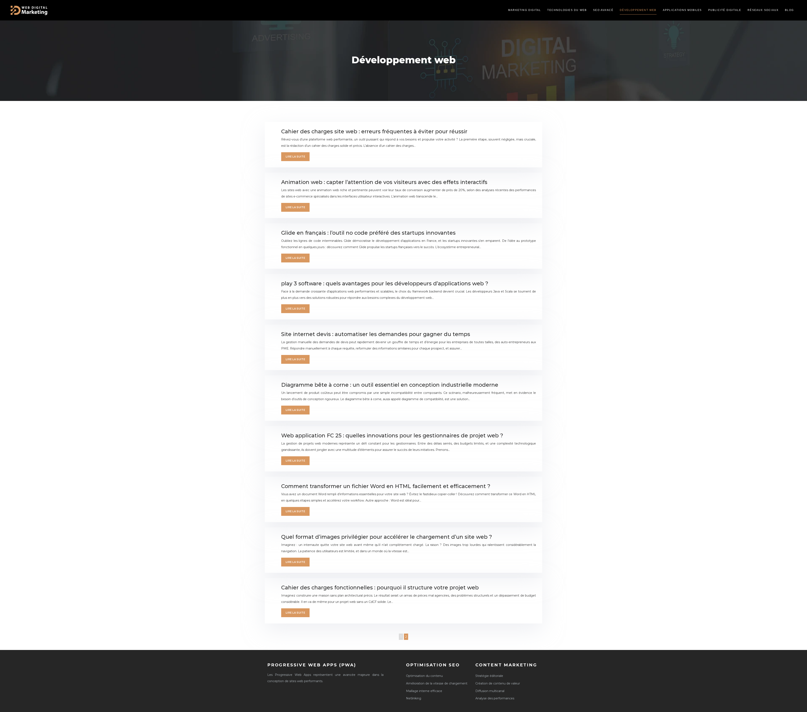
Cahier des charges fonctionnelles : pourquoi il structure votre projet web (380, 587)
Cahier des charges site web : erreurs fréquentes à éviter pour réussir (374, 131)
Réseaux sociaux (763, 10)
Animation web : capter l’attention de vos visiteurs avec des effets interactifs (384, 182)
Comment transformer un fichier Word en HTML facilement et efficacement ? (385, 486)
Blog (789, 10)
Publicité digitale (724, 10)
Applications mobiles (682, 10)
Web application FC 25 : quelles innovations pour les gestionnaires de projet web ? (392, 435)
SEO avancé (603, 10)
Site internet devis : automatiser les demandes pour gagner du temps (375, 334)
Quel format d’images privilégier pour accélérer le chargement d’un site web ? (386, 537)
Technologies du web (567, 10)
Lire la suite (295, 156)
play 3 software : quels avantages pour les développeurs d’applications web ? (384, 283)
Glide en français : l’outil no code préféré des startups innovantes (368, 233)
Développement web (638, 10)
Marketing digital (524, 10)
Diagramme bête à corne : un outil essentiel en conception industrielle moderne (389, 385)
